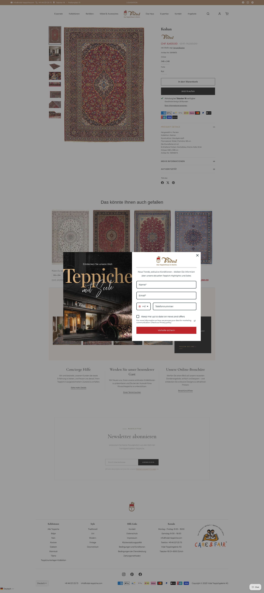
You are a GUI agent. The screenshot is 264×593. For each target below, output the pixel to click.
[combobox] (143, 306)
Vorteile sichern (166, 330)
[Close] (197, 255)
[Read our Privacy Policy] (194, 320)
